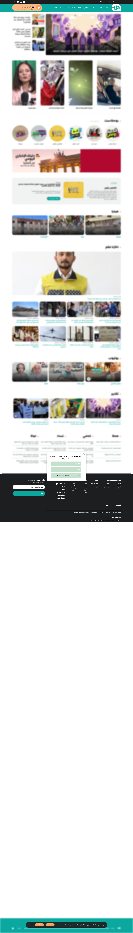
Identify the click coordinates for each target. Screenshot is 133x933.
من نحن (119, 2)
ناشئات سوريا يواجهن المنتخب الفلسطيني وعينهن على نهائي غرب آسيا (26, 442)
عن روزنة (108, 512)
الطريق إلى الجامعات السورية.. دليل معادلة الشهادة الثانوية (81, 449)
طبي (108, 483)
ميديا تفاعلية (60, 492)
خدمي (86, 7)
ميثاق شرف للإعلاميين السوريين (81, 512)
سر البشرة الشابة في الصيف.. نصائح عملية (108, 442)
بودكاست (111, 120)
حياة (73, 7)
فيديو (85, 487)
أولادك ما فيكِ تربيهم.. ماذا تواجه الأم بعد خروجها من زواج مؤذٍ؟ (54, 449)
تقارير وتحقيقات (102, 7)
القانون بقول (110, 188)
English (100, 2)
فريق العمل (94, 512)
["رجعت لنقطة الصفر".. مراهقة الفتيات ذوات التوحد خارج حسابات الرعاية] (83, 54)
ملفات (85, 485)
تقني (97, 485)
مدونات (119, 489)
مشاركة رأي (60, 483)
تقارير (119, 483)
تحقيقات (119, 485)
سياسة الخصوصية (117, 512)
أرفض (39, 925)
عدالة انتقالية (64, 7)
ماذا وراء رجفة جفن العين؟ (113, 461)
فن (75, 485)
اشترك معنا (111, 2)
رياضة (74, 483)
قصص (119, 487)
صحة (92, 7)
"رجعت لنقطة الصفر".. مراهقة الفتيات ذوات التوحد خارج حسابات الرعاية (53, 442)
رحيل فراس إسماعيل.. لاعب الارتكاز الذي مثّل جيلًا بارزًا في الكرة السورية (26, 455)
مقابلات (85, 491)
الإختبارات (61, 495)
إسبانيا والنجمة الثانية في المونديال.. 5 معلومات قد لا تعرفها (27, 449)
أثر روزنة (101, 512)
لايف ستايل (107, 487)
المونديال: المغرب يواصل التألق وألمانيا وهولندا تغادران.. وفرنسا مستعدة (27, 461)
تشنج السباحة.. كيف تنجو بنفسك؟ (111, 448)
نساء (79, 7)
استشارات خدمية (94, 483)
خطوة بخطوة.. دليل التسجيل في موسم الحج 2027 (80, 442)
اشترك (40, 493)
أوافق (50, 925)
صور (63, 489)
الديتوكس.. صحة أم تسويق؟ (113, 454)
